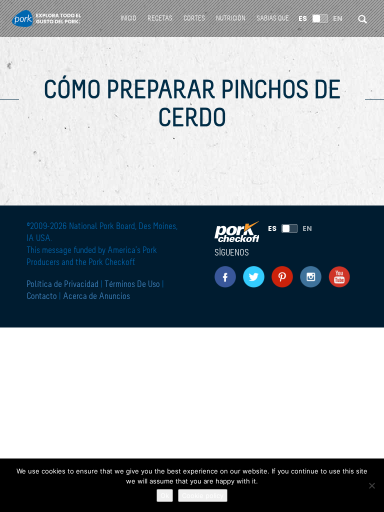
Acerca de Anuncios (96, 296)
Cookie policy (203, 496)
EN (337, 18)
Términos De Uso (132, 284)
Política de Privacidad (63, 284)
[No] (371, 485)
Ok (164, 496)
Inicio (128, 18)
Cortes (194, 18)
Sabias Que (272, 18)
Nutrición (231, 18)
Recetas (160, 18)
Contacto (41, 296)
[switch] (320, 18)
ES (302, 18)
